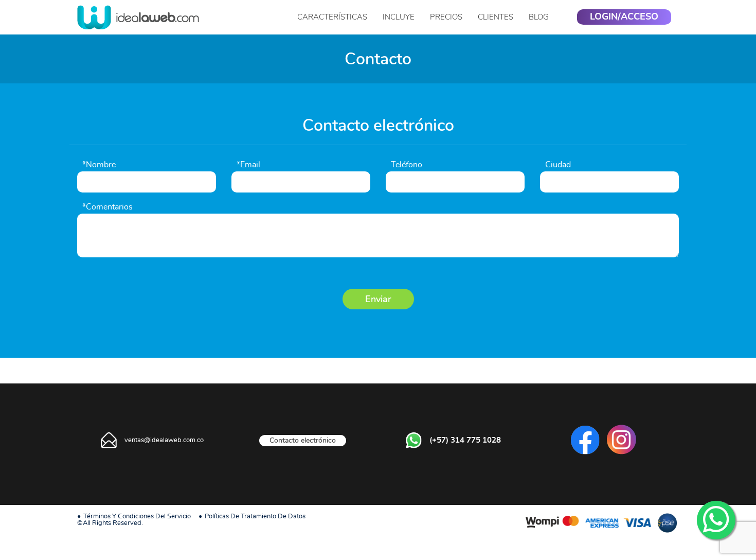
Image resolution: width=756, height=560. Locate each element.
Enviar (378, 299)
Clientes (495, 17)
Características (332, 17)
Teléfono (406, 165)
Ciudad (558, 165)
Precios (446, 17)
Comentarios (107, 207)
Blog (539, 17)
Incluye (399, 17)
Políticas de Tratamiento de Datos (255, 516)
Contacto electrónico (302, 440)
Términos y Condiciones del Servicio (137, 516)
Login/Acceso (624, 17)
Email (248, 165)
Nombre (99, 165)
